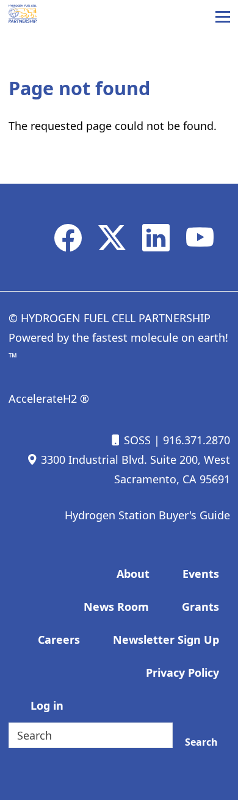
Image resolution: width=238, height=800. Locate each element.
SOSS (136, 440)
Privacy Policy (182, 672)
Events (200, 573)
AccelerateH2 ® (49, 398)
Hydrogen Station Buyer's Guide (147, 515)
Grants (200, 606)
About (133, 573)
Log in (47, 705)
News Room (116, 606)
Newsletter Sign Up (166, 639)
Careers (59, 639)
